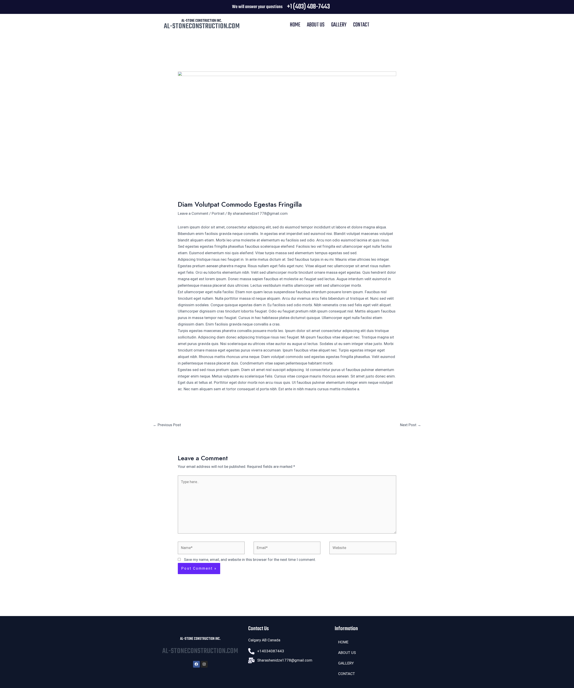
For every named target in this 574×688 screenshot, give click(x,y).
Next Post (410, 425)
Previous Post (167, 425)
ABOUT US (315, 24)
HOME (295, 24)
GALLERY (338, 24)
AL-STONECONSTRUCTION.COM (202, 26)
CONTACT (361, 24)
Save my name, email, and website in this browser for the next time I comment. (250, 559)
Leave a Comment (193, 213)
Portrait (218, 213)
